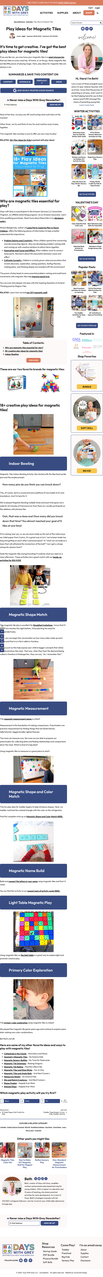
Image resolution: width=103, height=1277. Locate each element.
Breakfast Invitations (43, 625)
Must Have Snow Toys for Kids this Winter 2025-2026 (79, 134)
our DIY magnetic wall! (36, 292)
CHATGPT (8, 82)
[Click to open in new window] (97, 13)
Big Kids (66, 1256)
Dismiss (72, 2)
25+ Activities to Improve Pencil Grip (95, 314)
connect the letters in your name (23, 881)
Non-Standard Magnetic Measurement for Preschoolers (59, 1164)
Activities (29, 22)
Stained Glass (10, 1086)
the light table (27, 955)
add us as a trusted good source (35, 90)
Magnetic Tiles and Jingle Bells (18, 1073)
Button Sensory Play (42, 1161)
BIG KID (27, 1127)
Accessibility (44, 1273)
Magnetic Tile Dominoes (15, 1063)
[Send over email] (2, 646)
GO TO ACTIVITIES (86, 194)
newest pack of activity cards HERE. (43, 891)
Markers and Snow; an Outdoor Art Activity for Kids (79, 159)
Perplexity (42, 81)
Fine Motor (48, 1127)
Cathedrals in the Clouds (15, 1053)
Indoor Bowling (12, 354)
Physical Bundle (50, 1258)
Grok (59, 82)
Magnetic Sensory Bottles (15, 1060)
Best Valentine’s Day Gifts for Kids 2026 (95, 225)
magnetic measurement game (18, 719)
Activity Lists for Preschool (15, 1127)
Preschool (38, 1130)
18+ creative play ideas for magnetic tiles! (24, 351)
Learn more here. (87, 105)
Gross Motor (57, 1127)
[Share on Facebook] (2, 632)
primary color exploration (16, 1022)
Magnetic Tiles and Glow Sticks (18, 1070)
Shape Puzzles (10, 1083)
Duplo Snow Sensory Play (95, 158)
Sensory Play (68, 1260)
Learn (64, 1127)
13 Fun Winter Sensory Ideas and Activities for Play (95, 134)
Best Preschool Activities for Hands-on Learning (78, 290)
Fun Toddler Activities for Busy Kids (78, 315)
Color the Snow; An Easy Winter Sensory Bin (78, 183)
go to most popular (87, 325)
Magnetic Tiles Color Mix (7, 1161)
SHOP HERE (63, 2)
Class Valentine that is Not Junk (79, 225)
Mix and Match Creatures (15, 1080)
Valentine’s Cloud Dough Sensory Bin (95, 247)
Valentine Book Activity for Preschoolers (78, 248)
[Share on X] (2, 636)
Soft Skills (47, 1262)
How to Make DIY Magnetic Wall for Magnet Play (24, 1164)
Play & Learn (30, 1130)
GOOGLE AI (24, 82)
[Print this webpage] (2, 650)
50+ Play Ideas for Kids (20, 140)
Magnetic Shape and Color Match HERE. (44, 816)
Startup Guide (50, 1251)
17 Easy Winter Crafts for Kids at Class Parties (95, 183)
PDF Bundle (48, 1255)
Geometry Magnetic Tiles (15, 1057)
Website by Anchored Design (76, 1273)
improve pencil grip (40, 276)
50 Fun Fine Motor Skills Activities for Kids (95, 290)
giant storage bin (56, 57)
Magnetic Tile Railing (13, 1067)
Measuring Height (12, 1076)
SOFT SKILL (87, 428)
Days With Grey (19, 22)
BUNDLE (87, 386)
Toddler (65, 1249)
